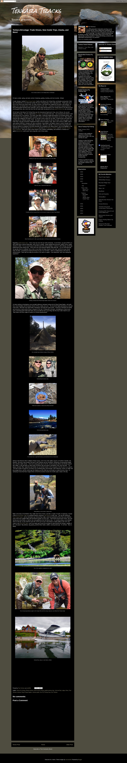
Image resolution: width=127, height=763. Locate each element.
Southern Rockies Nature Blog (105, 105)
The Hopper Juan (105, 154)
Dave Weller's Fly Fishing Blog (105, 97)
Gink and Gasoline (104, 194)
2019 (81, 176)
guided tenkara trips (59, 109)
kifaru (66, 690)
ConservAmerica (103, 204)
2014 (81, 208)
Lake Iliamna (47, 515)
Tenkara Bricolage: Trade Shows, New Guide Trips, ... (85, 196)
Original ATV (102, 185)
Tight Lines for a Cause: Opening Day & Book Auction (110, 137)
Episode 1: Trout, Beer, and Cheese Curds (85, 47)
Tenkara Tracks (36, 11)
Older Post (69, 744)
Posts (102, 48)
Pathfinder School (65, 128)
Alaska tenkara (29, 690)
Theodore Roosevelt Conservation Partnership (106, 207)
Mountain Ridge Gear (104, 182)
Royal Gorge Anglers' (31, 101)
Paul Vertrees (92, 26)
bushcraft (20, 131)
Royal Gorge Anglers (18, 517)
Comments (104, 51)
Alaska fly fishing (21, 690)
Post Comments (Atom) (46, 749)
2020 (81, 174)
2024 (81, 172)
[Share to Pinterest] (42, 688)
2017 (81, 181)
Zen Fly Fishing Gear (45, 692)
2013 (81, 211)
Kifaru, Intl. (102, 188)
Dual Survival (34, 128)
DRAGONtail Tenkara (104, 180)
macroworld (68, 759)
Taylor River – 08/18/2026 (106, 99)
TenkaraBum (102, 196)
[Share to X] (38, 688)
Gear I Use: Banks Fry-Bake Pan (85, 189)
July (83, 185)
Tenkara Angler (104, 88)
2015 (81, 206)
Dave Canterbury (17, 129)
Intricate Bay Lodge (22, 515)
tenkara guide (36, 692)
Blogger (80, 759)
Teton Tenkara (104, 119)
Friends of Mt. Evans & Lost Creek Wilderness (106, 211)
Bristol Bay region (24, 523)
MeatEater (101, 191)
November (85, 183)
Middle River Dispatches (104, 167)
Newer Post (16, 744)
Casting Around (105, 145)
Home (43, 744)
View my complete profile (85, 39)
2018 (81, 179)
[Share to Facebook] (40, 688)
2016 (81, 203)
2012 (81, 213)
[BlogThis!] (37, 688)
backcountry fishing (39, 690)
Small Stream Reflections (104, 132)
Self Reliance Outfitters (51, 128)
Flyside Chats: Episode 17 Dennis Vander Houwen (106, 148)
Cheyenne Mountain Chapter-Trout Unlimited (105, 224)
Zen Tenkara (39, 113)
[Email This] (35, 688)
